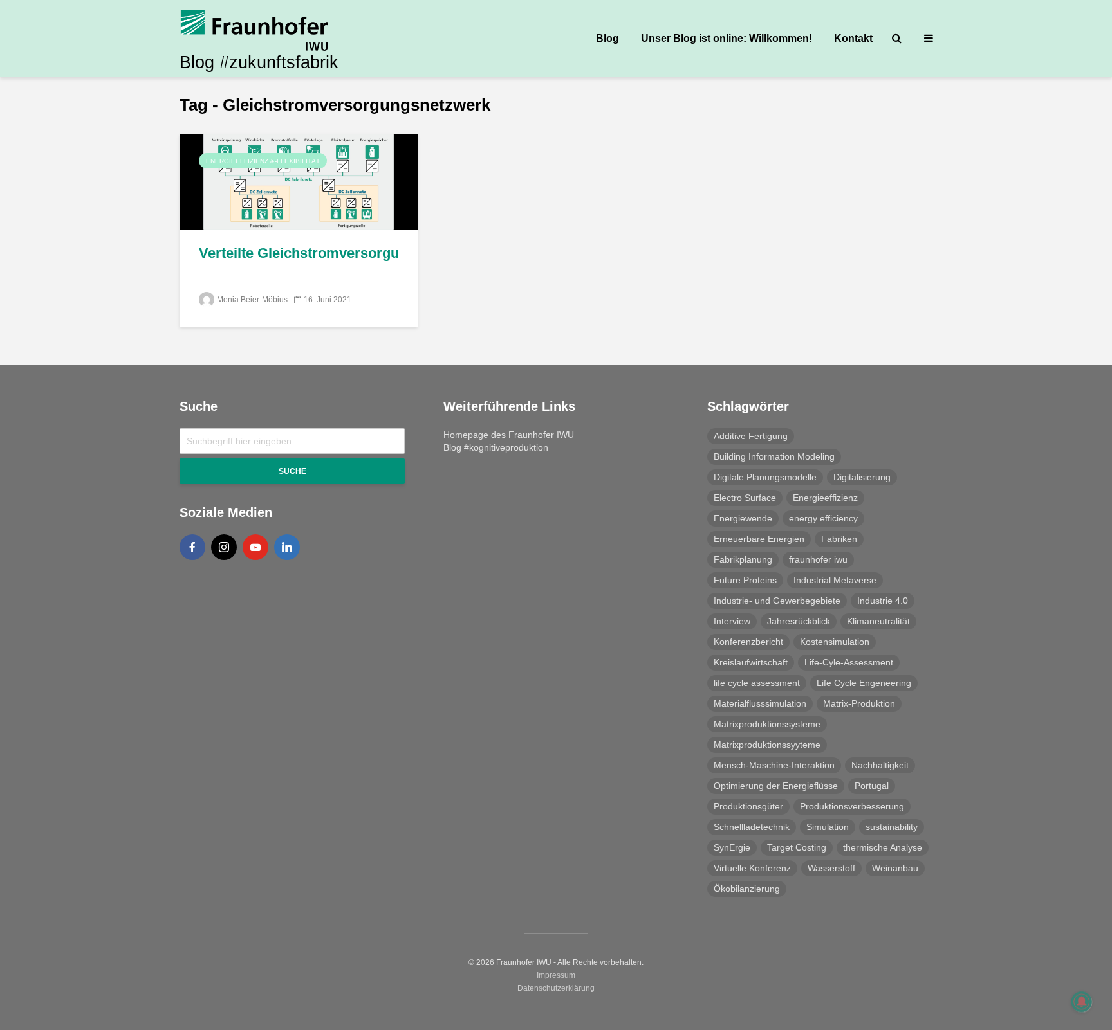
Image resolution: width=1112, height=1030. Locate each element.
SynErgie (732, 847)
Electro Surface (745, 497)
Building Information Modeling (774, 456)
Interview (732, 621)
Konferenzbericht (748, 642)
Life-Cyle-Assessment (848, 662)
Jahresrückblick (798, 621)
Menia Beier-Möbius (252, 299)
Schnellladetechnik (752, 827)
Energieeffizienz (825, 497)
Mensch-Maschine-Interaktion (774, 765)
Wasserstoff (831, 868)
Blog (607, 38)
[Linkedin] (287, 547)
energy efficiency (823, 518)
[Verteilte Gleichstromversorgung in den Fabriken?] (299, 181)
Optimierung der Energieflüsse (776, 786)
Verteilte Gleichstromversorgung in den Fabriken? (298, 253)
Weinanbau (895, 868)
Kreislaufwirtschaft (751, 662)
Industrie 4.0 (882, 600)
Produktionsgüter (748, 806)
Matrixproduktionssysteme (767, 724)
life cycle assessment (757, 683)
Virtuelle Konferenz (752, 868)
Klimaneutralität (878, 621)
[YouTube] (255, 547)
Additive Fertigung (751, 436)
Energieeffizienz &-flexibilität (263, 161)
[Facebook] (192, 547)
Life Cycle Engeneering (864, 683)
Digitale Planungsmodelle (765, 477)
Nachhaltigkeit (880, 765)
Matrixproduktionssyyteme (767, 744)
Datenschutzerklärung (556, 988)
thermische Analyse (882, 847)
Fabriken (839, 539)
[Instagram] (224, 547)
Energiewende (743, 518)
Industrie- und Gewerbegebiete (777, 600)
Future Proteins (745, 580)
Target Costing (796, 847)
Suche (292, 471)
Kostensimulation (834, 642)
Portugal (872, 786)
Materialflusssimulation (760, 703)
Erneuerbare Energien (759, 539)
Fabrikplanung (743, 559)
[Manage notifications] (1081, 1001)
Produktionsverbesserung (852, 806)
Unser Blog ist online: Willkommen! (726, 38)
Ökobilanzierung (747, 888)
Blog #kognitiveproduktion (495, 447)
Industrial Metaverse (834, 580)
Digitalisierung (862, 477)
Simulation (827, 827)
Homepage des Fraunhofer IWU (508, 434)
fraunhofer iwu (818, 559)
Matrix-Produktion (859, 703)
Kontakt (853, 38)
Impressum (556, 975)
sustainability (892, 827)
